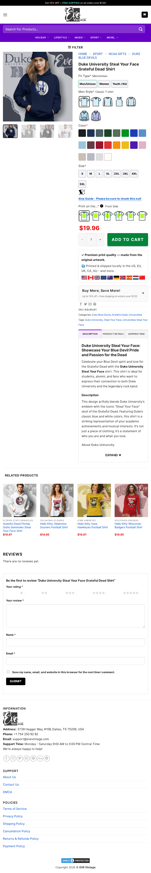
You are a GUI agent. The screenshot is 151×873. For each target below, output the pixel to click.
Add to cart (128, 239)
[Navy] (91, 133)
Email (10, 653)
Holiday (40, 37)
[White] (108, 157)
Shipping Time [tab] (136, 334)
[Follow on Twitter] (20, 758)
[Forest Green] (108, 133)
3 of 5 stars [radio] (57, 592)
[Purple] (134, 145)
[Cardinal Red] (100, 145)
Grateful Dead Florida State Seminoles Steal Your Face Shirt (17, 527)
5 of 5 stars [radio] (115, 592)
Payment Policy (14, 846)
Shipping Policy (14, 824)
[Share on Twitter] (85, 304)
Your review (15, 600)
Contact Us (11, 784)
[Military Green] (117, 133)
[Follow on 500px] (40, 758)
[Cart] (145, 15)
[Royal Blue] (134, 133)
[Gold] (126, 145)
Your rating (14, 586)
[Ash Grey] (100, 157)
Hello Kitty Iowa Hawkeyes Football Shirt (92, 525)
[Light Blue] (82, 145)
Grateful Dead (120, 314)
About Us (9, 777)
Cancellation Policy (16, 831)
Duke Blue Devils (101, 314)
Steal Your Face (113, 319)
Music (79, 37)
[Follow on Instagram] (13, 758)
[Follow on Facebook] (6, 758)
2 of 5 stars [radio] (33, 592)
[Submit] (141, 29)
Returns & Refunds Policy (21, 839)
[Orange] (117, 145)
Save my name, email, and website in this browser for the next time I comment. (63, 672)
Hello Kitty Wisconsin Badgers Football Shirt (128, 525)
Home (82, 54)
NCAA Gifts (117, 54)
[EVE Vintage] (13, 718)
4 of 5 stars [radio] (84, 592)
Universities (135, 314)
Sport (94, 37)
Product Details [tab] (113, 334)
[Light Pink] (143, 145)
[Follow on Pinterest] (33, 758)
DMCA (7, 792)
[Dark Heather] (100, 133)
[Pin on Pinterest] (94, 304)
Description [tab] (90, 334)
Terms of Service (15, 809)
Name (11, 634)
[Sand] (82, 157)
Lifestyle (60, 37)
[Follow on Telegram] (47, 758)
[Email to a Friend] (90, 304)
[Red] (108, 145)
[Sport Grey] (91, 157)
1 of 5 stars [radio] (12, 592)
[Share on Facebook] (80, 304)
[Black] (82, 133)
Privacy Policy (13, 816)
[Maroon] (91, 145)
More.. (111, 37)
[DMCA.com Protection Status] (75, 860)
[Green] (126, 133)
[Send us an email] (26, 758)
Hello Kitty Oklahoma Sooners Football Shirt (54, 525)
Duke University (94, 319)
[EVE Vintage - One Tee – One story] (75, 15)
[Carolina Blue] (143, 133)
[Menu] (5, 14)
